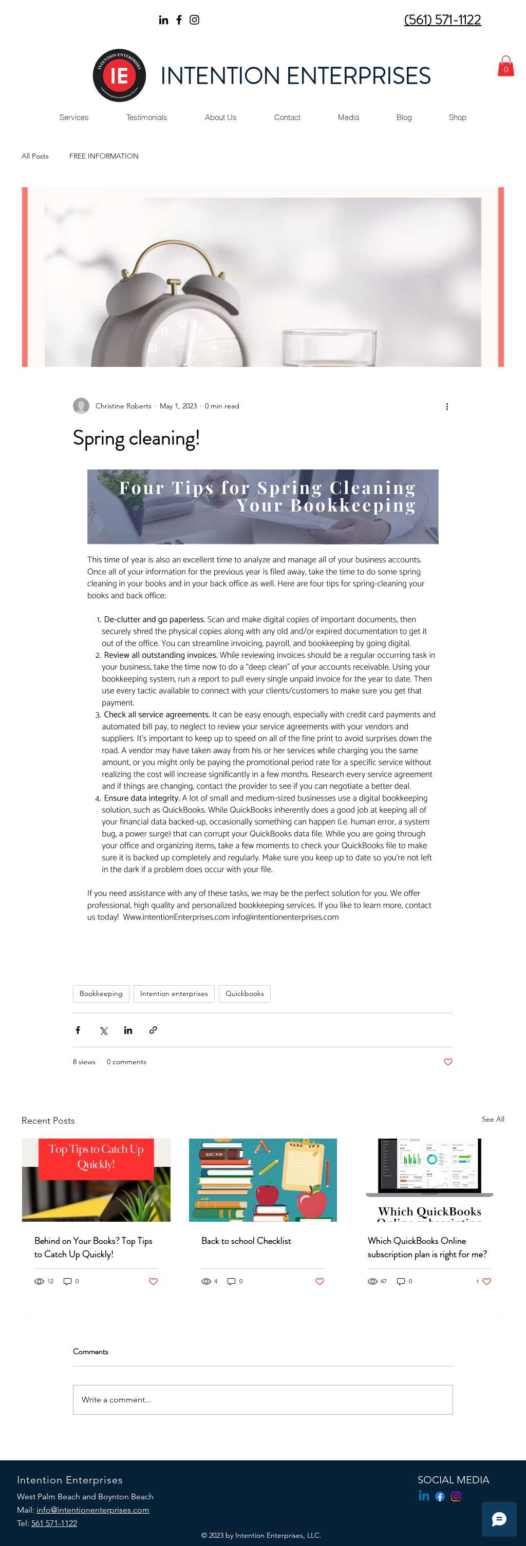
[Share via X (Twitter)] (103, 1030)
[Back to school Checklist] (263, 1180)
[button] (506, 65)
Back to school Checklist (246, 1240)
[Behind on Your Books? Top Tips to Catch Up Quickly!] (96, 1180)
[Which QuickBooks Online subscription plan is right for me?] (429, 1180)
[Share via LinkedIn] (128, 1030)
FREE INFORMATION (104, 156)
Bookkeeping (101, 993)
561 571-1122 (54, 1523)
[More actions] (447, 406)
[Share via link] (153, 1030)
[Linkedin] (424, 1496)
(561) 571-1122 (442, 19)
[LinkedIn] (163, 19)
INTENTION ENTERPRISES (295, 76)
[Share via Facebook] (78, 1030)
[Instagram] (194, 19)
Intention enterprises (174, 993)
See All (493, 1119)
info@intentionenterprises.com (92, 1510)
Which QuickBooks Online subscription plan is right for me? (427, 1247)
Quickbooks (245, 993)
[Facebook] (179, 19)
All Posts (35, 156)
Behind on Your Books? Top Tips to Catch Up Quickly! (93, 1247)
